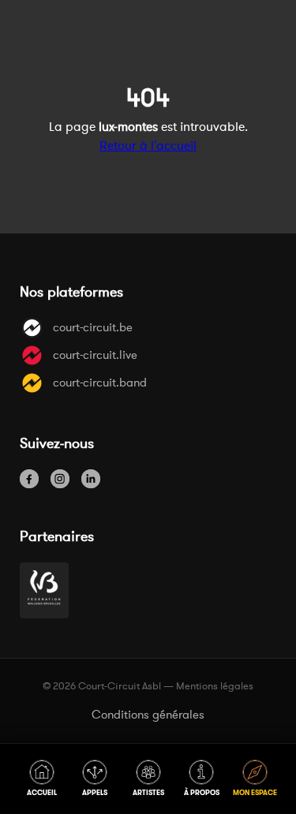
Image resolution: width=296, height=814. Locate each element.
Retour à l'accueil (148, 145)
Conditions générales (148, 714)
